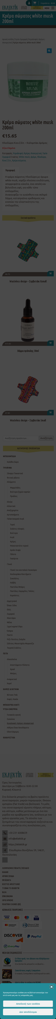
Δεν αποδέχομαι (28, 1012)
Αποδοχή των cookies (28, 1003)
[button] (51, 986)
